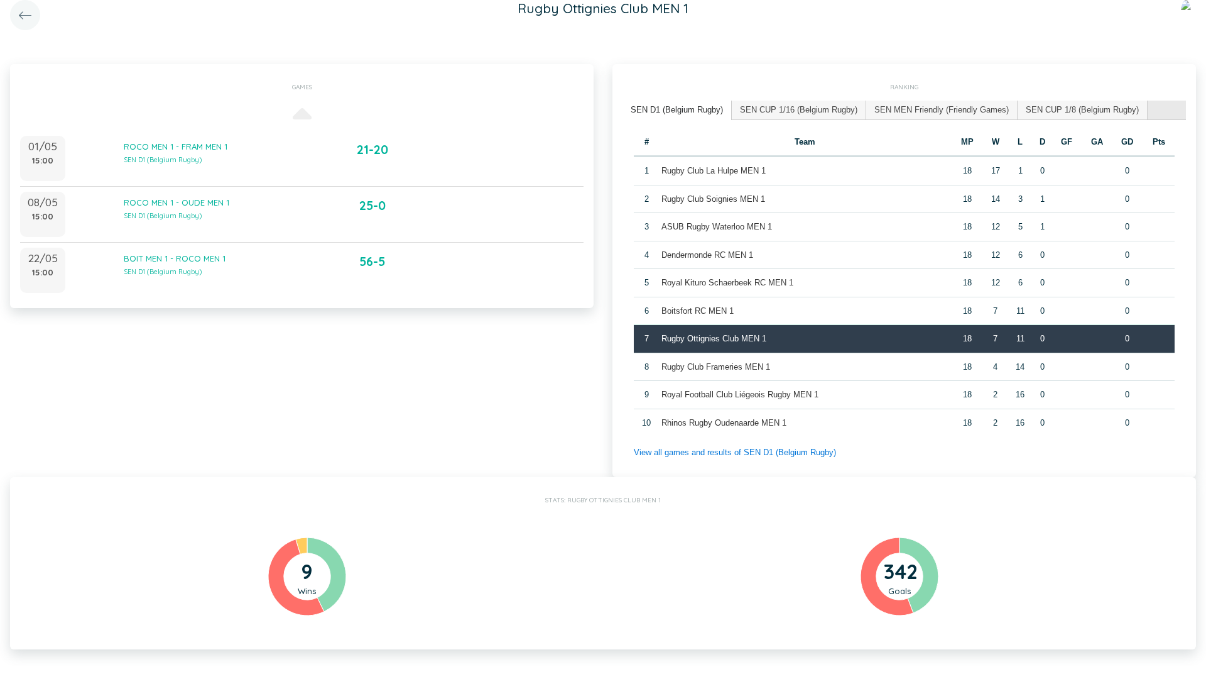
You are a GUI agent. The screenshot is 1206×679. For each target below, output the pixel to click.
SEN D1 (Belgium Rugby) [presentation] (677, 109)
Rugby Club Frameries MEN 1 (715, 367)
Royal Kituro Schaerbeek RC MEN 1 (727, 282)
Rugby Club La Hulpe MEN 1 (713, 170)
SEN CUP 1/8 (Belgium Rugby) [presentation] (1082, 109)
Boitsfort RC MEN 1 (697, 311)
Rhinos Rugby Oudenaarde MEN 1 (723, 423)
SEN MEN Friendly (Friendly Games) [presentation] (941, 109)
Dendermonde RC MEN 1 (707, 255)
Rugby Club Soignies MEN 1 (713, 199)
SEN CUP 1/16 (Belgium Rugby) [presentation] (798, 109)
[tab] (677, 110)
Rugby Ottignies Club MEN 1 (713, 338)
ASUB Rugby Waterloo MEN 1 (716, 226)
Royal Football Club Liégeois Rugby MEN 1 (739, 394)
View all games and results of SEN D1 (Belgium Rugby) (735, 452)
